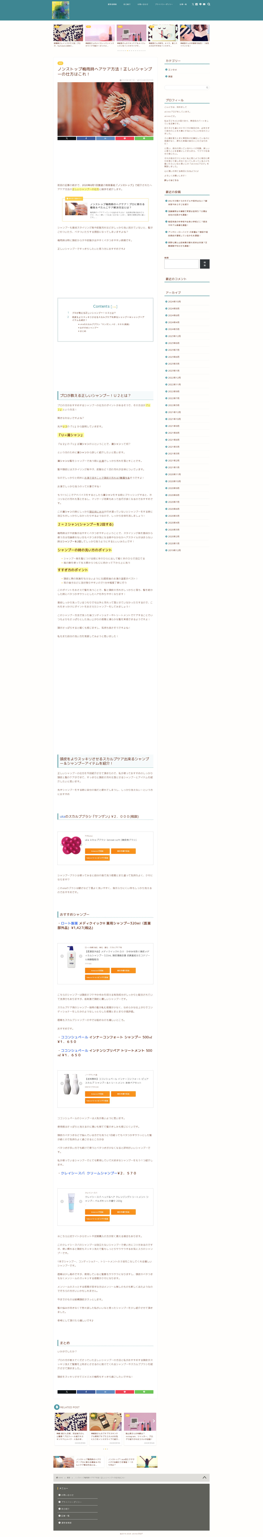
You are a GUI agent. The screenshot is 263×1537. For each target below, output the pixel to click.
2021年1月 (173, 467)
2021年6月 (173, 439)
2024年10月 (174, 301)
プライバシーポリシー (164, 4)
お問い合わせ (143, 4)
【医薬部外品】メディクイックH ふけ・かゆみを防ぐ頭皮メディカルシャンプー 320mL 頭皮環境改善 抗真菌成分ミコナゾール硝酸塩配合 (117, 955)
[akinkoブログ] (60, 18)
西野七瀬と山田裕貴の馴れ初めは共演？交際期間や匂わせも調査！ (187, 244)
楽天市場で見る (123, 851)
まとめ (83, 331)
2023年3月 (173, 363)
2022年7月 (173, 398)
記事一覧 (183, 4)
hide (114, 307)
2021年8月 (173, 432)
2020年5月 (173, 515)
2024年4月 (173, 322)
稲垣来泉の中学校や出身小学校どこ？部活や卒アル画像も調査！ (187, 223)
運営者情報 (112, 4)
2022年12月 (174, 377)
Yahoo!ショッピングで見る (97, 858)
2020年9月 (173, 488)
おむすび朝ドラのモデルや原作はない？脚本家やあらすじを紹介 (187, 203)
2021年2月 (173, 460)
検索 (166, 257)
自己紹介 (127, 4)
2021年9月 (173, 426)
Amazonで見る (97, 851)
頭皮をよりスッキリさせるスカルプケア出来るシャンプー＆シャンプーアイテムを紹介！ (108, 318)
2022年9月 (173, 391)
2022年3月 (173, 405)
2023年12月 (174, 336)
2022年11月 (174, 384)
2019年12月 (174, 550)
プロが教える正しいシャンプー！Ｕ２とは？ (94, 313)
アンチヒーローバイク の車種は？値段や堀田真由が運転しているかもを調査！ (188, 234)
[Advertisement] (105, 164)
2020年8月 (173, 495)
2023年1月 (173, 370)
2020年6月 (173, 509)
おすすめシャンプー (89, 327)
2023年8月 (173, 343)
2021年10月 (174, 419)
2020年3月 (173, 529)
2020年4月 (173, 522)
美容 (60, 63)
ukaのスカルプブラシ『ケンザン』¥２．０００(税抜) (105, 324)
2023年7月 (173, 350)
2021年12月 (174, 412)
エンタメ (172, 69)
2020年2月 (173, 536)
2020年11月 (174, 474)
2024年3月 (173, 329)
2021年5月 (173, 446)
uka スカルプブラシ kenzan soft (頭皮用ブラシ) (111, 839)
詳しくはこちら (171, 180)
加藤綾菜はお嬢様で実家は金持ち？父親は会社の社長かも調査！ (187, 213)
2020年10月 (174, 481)
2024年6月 (173, 315)
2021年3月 (173, 453)
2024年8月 (173, 308)
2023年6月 (173, 357)
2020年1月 (173, 543)
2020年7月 (173, 502)
